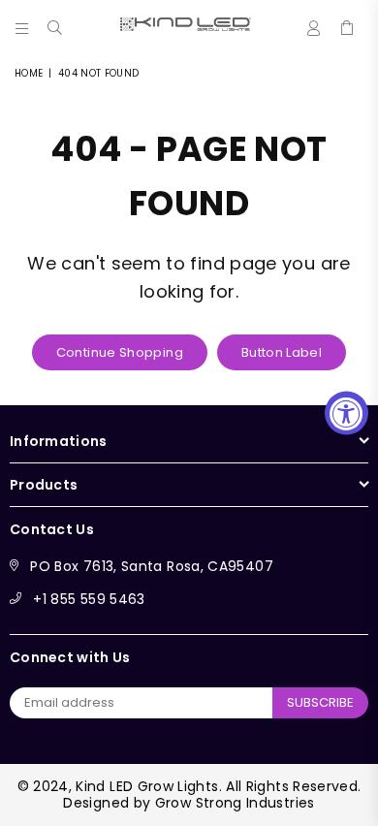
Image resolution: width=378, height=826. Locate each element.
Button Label (281, 352)
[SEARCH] (55, 24)
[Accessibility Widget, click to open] (346, 413)
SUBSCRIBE (320, 702)
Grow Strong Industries (235, 802)
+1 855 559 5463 (88, 599)
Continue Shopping (119, 352)
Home (29, 73)
